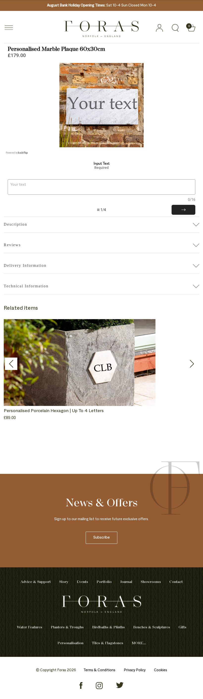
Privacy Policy (135, 670)
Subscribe (101, 538)
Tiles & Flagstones (107, 643)
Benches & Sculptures (151, 627)
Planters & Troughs (67, 627)
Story (63, 582)
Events (82, 582)
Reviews (12, 245)
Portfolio (104, 582)
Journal (126, 582)
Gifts (182, 627)
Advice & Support (36, 582)
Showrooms (151, 582)
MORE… (139, 643)
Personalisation (70, 643)
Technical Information (26, 286)
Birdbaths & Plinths (108, 627)
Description (15, 224)
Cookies (160, 670)
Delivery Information (25, 265)
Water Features (29, 627)
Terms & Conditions (99, 670)
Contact (176, 582)
